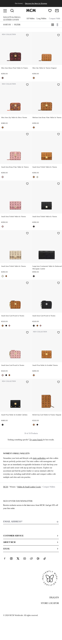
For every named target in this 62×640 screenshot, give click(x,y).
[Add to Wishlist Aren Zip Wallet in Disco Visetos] (27, 84)
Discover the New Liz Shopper (36, 3)
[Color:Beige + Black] (37, 177)
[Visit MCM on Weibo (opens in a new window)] (31, 558)
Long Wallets (41, 18)
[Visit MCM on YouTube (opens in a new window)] (24, 558)
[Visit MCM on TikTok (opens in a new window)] (44, 558)
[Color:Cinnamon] (2, 78)
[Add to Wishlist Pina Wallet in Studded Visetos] (58, 332)
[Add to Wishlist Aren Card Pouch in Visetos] (27, 283)
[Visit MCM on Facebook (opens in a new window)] (4, 558)
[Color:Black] (33, 226)
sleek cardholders (39, 458)
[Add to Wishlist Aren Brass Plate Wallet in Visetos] (27, 35)
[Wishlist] (50, 10)
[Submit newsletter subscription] (57, 521)
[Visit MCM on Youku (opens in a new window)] (38, 558)
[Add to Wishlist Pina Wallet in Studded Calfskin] (27, 382)
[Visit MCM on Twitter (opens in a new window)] (18, 558)
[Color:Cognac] (33, 78)
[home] (31, 11)
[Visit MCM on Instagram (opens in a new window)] (11, 558)
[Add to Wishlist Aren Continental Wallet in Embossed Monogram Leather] (58, 233)
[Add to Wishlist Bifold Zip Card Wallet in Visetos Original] (58, 382)
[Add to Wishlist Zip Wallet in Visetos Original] (58, 35)
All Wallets (30, 18)
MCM (5, 487)
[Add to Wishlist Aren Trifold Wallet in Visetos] (58, 134)
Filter (17, 25)
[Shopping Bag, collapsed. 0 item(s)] (57, 10)
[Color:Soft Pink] (2, 177)
